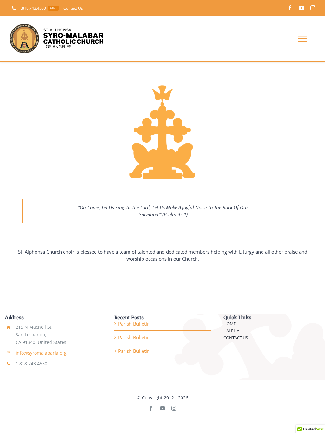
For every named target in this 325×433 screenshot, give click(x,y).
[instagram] (312, 7)
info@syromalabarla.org (41, 353)
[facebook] (290, 7)
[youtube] (301, 7)
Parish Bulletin (134, 323)
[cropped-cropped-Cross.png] (162, 86)
